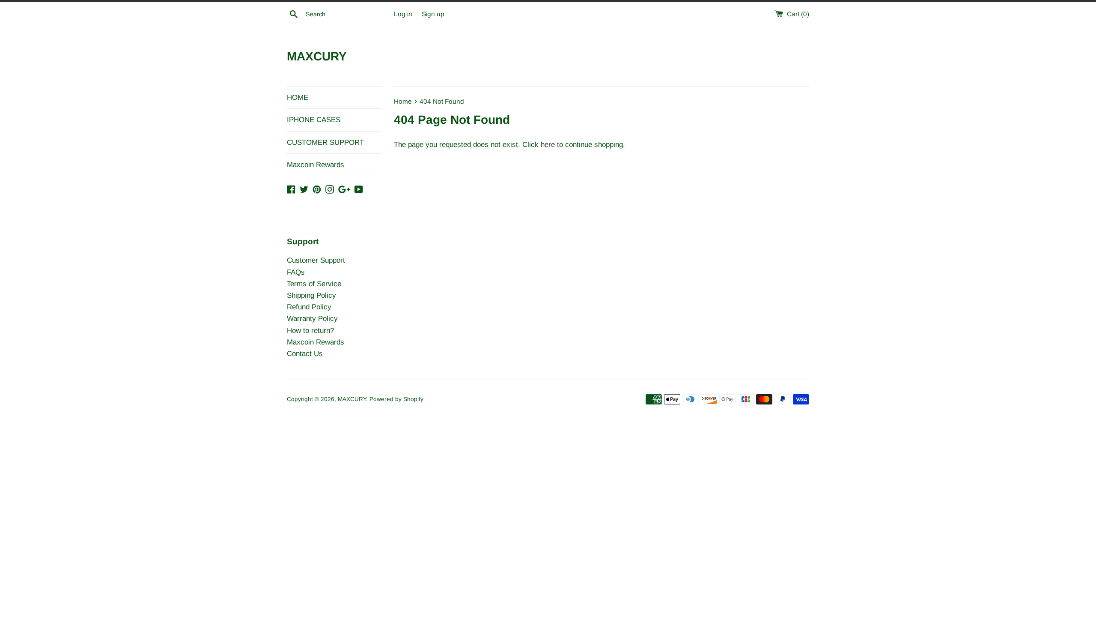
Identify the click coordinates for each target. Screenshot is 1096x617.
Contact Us (305, 354)
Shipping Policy (311, 295)
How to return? (310, 330)
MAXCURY (317, 56)
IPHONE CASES (313, 120)
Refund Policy (309, 307)
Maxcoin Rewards (315, 165)
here (548, 145)
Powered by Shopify (396, 399)
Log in (403, 14)
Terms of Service (314, 284)
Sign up (433, 14)
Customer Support (316, 260)
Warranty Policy (312, 318)
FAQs (296, 272)
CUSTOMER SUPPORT (325, 142)
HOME (297, 97)
